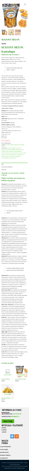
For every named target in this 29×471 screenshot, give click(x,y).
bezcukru (9, 148)
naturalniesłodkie (18, 151)
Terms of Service (17, 468)
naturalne (11, 151)
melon (22, 149)
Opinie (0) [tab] (3, 169)
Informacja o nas (11, 410)
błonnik (19, 148)
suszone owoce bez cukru (20, 153)
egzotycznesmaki (5, 149)
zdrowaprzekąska (5, 157)
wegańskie (18, 156)
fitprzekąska (12, 149)
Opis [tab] (2, 164)
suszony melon (4, 156)
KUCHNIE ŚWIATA (10, 144)
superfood (3, 153)
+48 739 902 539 (17, 414)
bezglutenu (14, 148)
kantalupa (18, 149)
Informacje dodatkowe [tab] (6, 166)
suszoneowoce (20, 154)
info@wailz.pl (15, 416)
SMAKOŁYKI (16, 144)
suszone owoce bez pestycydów (8, 154)
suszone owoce (10, 153)
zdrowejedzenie (13, 157)
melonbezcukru (4, 151)
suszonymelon (12, 156)
